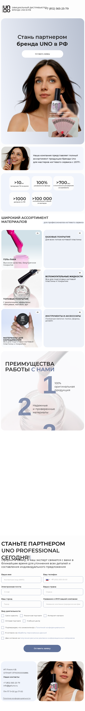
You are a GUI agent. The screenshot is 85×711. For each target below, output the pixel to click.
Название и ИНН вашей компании (60, 599)
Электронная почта (11, 587)
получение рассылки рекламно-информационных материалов (47, 638)
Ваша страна (49, 587)
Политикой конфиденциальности (50, 628)
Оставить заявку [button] (42, 54)
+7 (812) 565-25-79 (57, 8)
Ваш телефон (50, 574)
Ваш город (6, 599)
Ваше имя (6, 574)
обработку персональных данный (32, 633)
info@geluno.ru (10, 686)
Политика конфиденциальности (17, 698)
